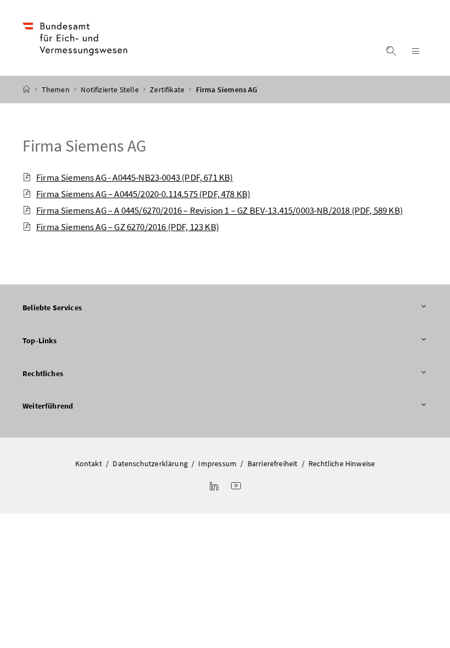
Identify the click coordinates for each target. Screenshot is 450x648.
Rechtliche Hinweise (341, 463)
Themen (56, 89)
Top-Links (39, 340)
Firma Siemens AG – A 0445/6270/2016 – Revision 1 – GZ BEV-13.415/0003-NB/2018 (219, 210)
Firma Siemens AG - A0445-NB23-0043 (134, 177)
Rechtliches (42, 373)
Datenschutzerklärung (150, 463)
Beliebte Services (52, 307)
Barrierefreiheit (273, 463)
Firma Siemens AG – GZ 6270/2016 (127, 227)
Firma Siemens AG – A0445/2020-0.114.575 (143, 194)
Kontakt (88, 463)
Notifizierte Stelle (110, 89)
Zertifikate (168, 89)
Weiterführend (47, 406)
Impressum (217, 463)
